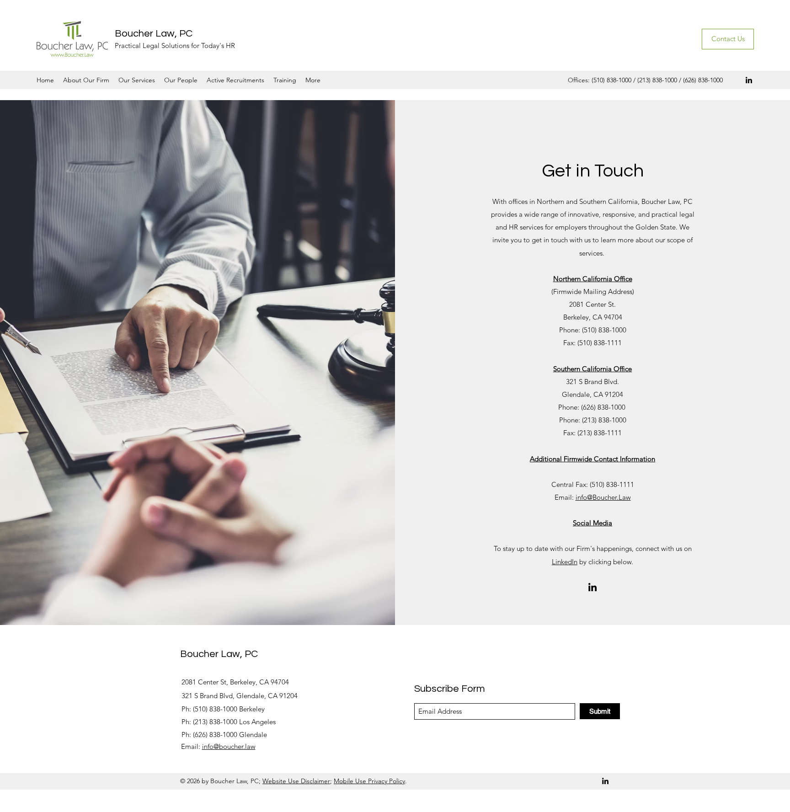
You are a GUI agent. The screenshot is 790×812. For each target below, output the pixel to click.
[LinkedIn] (748, 80)
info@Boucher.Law (603, 497)
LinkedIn (564, 561)
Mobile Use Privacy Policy (369, 781)
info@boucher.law (229, 746)
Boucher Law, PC (153, 33)
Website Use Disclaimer (296, 781)
